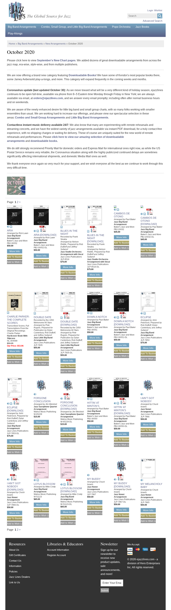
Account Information (58, 549)
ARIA (10, 230)
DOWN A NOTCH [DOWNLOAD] (124, 323)
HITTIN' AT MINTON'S (93, 404)
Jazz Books (142, 26)
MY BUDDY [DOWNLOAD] (122, 485)
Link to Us (14, 582)
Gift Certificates (17, 555)
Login (150, 10)
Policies (13, 571)
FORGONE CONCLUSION (42, 400)
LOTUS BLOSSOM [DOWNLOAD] (71, 490)
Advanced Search (152, 20)
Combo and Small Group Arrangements (40, 117)
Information (15, 566)
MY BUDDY (94, 479)
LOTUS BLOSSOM (44, 484)
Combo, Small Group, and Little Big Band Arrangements (74, 26)
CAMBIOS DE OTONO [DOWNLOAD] (149, 221)
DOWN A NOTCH (97, 316)
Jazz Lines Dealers (19, 576)
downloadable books (44, 141)
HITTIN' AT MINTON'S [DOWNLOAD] (122, 410)
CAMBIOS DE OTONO (122, 215)
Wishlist (158, 10)
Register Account (56, 555)
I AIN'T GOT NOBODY (147, 400)
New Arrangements (55, 43)
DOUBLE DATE (42, 317)
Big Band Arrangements (22, 26)
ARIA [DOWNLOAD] (45, 234)
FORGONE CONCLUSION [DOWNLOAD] (68, 405)
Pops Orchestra (121, 26)
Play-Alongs (15, 33)
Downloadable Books (82, 75)
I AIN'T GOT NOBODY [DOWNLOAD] (15, 486)
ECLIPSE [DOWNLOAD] (15, 409)
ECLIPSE (146, 317)
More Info (15, 251)
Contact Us (15, 560)
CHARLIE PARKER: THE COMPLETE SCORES (18, 319)
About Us (14, 549)
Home (12, 43)
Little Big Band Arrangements (89, 117)
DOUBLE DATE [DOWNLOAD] (69, 323)
